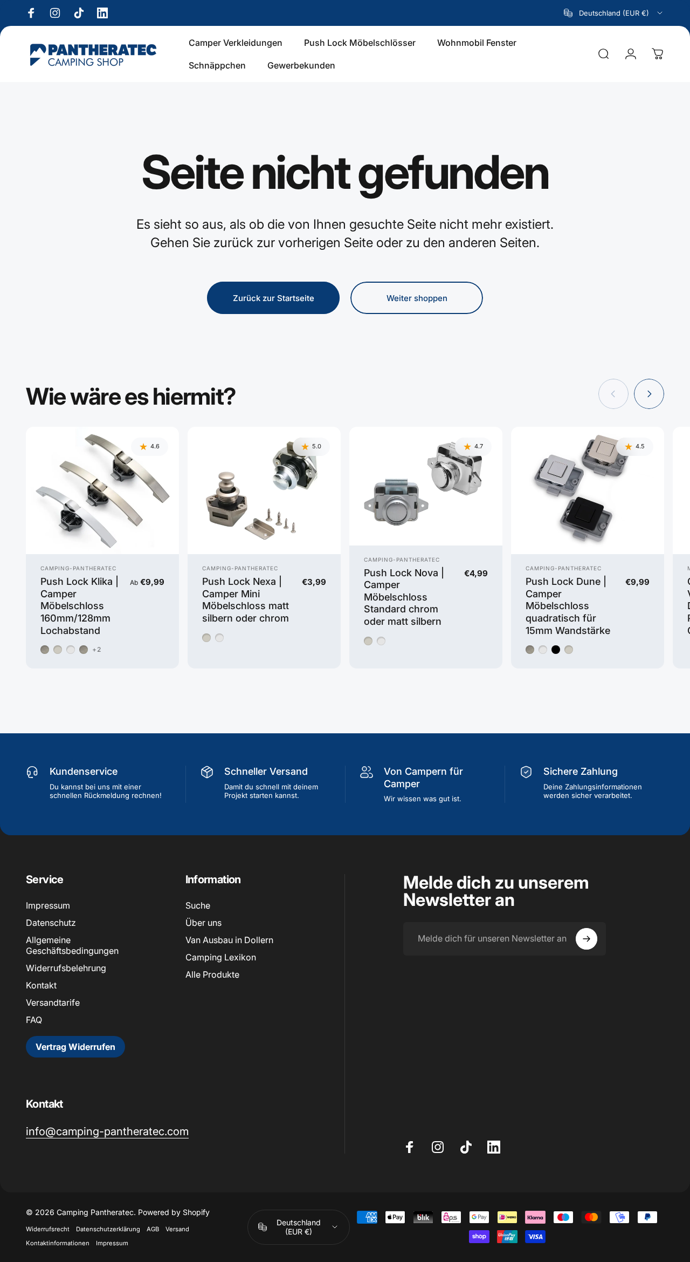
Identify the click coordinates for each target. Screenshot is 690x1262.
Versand (177, 1229)
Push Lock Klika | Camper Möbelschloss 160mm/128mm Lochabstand (79, 606)
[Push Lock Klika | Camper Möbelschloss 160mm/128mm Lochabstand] (102, 491)
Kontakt (41, 985)
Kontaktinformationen (57, 1243)
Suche (197, 905)
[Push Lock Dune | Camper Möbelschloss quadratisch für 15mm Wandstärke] (587, 491)
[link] (107, 1131)
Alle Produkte (212, 974)
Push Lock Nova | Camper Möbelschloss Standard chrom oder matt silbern (404, 597)
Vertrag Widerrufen (75, 1046)
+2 (96, 649)
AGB (153, 1229)
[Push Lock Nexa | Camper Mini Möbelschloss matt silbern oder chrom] (264, 491)
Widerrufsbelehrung (66, 968)
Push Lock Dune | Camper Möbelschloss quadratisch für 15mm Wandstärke (568, 606)
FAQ (34, 1019)
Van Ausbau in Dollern (229, 939)
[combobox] (614, 13)
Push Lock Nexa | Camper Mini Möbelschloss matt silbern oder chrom (245, 600)
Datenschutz (51, 922)
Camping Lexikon (220, 957)
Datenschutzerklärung (108, 1229)
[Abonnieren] (586, 939)
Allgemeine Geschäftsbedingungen (72, 945)
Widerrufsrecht (48, 1229)
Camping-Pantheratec (78, 568)
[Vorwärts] (649, 394)
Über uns (203, 922)
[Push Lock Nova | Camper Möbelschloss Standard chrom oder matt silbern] (425, 486)
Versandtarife (53, 1002)
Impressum (48, 905)
